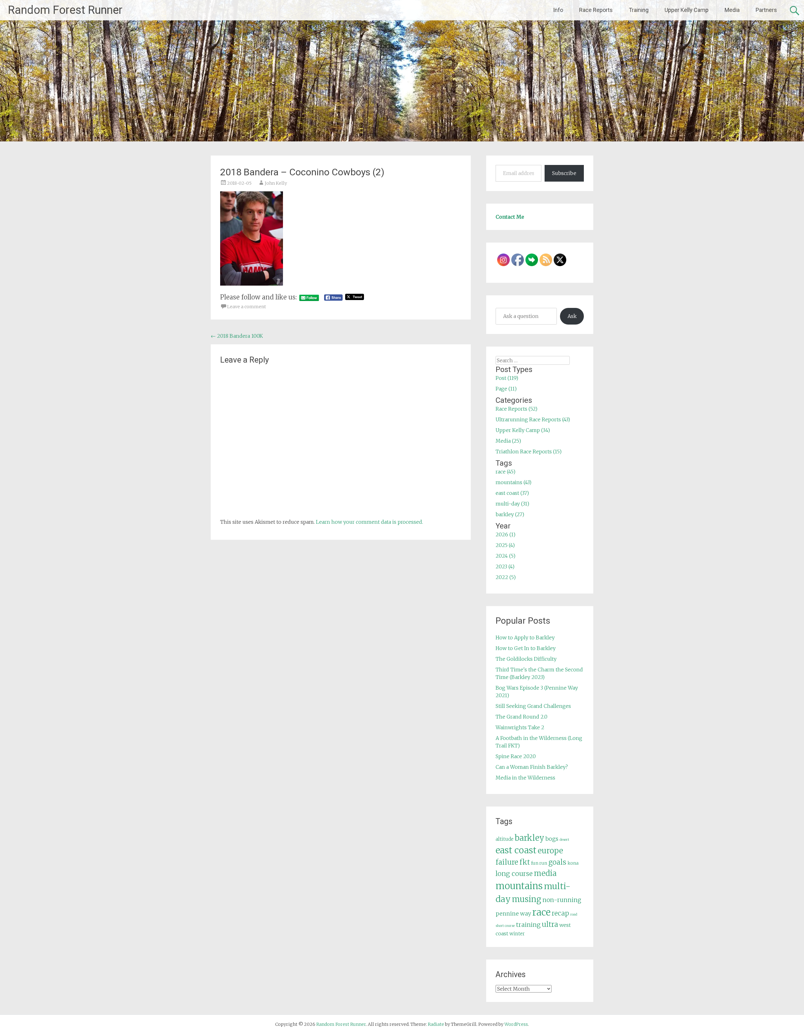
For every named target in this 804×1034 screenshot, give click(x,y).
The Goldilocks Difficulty (526, 659)
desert (564, 840)
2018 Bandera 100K (237, 336)
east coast (516, 850)
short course (505, 926)
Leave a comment (246, 306)
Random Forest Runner (65, 10)
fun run (539, 863)
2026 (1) (505, 534)
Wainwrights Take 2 (520, 727)
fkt (524, 862)
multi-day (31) (512, 504)
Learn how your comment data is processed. (369, 522)
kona (573, 863)
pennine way (513, 913)
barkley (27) (510, 514)
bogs (552, 838)
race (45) (505, 471)
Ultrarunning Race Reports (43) (533, 419)
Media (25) (508, 441)
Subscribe (564, 173)
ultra (550, 924)
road (573, 914)
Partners (766, 10)
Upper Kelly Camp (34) (523, 430)
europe (550, 851)
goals (557, 862)
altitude (504, 839)
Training (639, 10)
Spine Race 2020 (516, 756)
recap (560, 913)
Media (732, 10)
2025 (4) (505, 545)
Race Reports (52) (516, 409)
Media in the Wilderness (525, 777)
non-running (561, 900)
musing (526, 899)
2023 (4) (505, 566)
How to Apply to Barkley (525, 637)
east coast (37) (512, 493)
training (528, 924)
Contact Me (510, 217)
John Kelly (276, 183)
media (545, 873)
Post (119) (507, 378)
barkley (529, 838)
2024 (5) (505, 556)
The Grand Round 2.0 (521, 717)
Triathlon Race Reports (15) (529, 451)
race (541, 912)
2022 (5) (506, 577)
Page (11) (506, 389)
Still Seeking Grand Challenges (533, 706)
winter (517, 934)
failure (507, 862)
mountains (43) (513, 482)
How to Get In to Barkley (526, 648)
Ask (572, 316)
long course (514, 873)
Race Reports (596, 10)
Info (558, 10)
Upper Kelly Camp (687, 10)
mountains (519, 886)
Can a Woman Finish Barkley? (532, 767)
